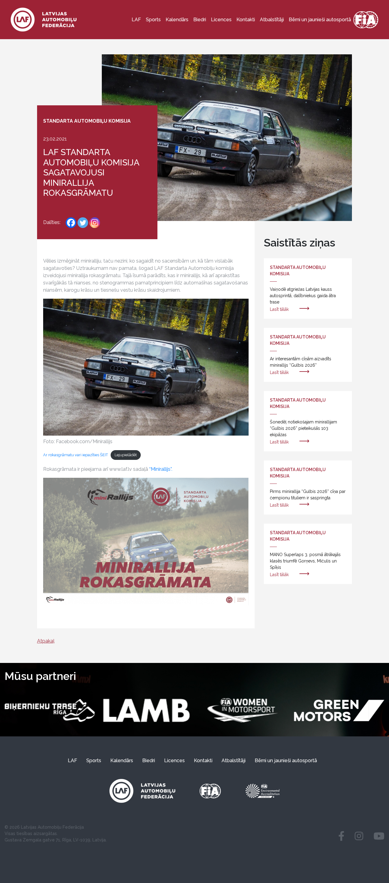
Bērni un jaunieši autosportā (320, 19)
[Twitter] (82, 222)
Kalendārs (177, 19)
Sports (153, 19)
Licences (221, 19)
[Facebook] (71, 222)
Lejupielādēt (126, 455)
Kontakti (245, 19)
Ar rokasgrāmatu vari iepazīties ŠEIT (75, 455)
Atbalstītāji (272, 19)
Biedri (199, 19)
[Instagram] (94, 222)
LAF (136, 19)
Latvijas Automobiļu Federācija (52, 827)
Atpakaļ (45, 641)
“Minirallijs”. (160, 469)
